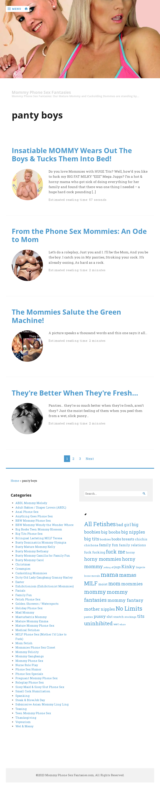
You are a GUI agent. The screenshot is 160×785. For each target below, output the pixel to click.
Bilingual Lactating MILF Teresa (38, 538)
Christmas (22, 564)
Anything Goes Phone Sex (34, 516)
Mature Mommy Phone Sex (34, 625)
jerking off (109, 567)
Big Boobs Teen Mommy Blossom (38, 529)
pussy (100, 616)
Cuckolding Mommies (31, 573)
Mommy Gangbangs (29, 656)
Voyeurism (23, 722)
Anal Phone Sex (26, 512)
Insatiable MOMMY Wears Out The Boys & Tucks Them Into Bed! (72, 154)
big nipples (133, 532)
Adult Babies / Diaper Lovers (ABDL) (40, 507)
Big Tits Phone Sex (29, 534)
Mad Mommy (24, 612)
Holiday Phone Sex (29, 608)
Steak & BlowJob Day (30, 700)
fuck (88, 552)
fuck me (115, 551)
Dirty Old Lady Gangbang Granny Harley (44, 577)
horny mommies (102, 559)
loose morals (92, 575)
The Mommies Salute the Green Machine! (66, 316)
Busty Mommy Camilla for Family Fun (42, 555)
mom (114, 583)
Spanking (22, 696)
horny (130, 552)
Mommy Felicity (27, 652)
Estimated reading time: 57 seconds (78, 200)
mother (92, 609)
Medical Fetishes (27, 630)
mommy (95, 591)
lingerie (140, 567)
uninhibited (98, 623)
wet (116, 624)
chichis (141, 539)
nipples (108, 609)
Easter (19, 582)
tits (140, 616)
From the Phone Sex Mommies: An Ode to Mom (79, 235)
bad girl (123, 524)
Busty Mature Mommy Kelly (35, 547)
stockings (130, 616)
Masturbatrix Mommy (31, 617)
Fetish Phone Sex (27, 599)
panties (88, 616)
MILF (91, 583)
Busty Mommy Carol (29, 560)
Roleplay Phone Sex (29, 682)
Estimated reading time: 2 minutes (77, 270)
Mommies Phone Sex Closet (35, 647)
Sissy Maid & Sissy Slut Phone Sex (39, 687)
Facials (20, 590)
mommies (132, 584)
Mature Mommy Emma (31, 621)
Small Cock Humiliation (32, 691)
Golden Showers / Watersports (37, 604)
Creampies (22, 569)
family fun (108, 545)
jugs (117, 567)
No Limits (129, 608)
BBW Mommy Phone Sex (33, 520)
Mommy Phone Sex (29, 661)
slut (110, 617)
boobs (116, 539)
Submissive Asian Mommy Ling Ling (42, 704)
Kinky (128, 566)
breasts (128, 539)
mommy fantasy (125, 600)
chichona (91, 545)
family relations (132, 545)
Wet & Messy (24, 726)
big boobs (110, 532)
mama (109, 574)
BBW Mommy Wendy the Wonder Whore (44, 525)
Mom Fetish (24, 643)
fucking (98, 552)
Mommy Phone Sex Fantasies (41, 92)
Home (15, 481)
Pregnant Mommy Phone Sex (36, 678)
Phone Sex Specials (29, 674)
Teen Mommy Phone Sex (33, 713)
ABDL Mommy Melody (31, 503)
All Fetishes (100, 524)
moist (103, 584)
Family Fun (23, 595)
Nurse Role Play (26, 665)
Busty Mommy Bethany (31, 551)
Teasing (21, 709)
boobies (105, 539)
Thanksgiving (25, 718)
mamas (127, 574)
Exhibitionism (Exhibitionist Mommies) (44, 586)
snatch (118, 617)
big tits (91, 539)
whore (122, 624)
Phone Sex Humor (28, 669)
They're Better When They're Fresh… (75, 393)
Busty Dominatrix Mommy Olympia (40, 542)
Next (90, 458)
